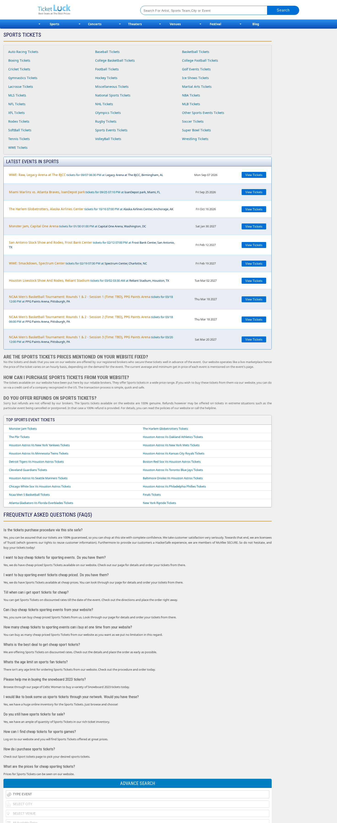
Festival (215, 24)
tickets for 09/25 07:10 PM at (84, 192)
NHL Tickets (104, 104)
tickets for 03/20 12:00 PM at (91, 339)
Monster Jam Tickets (23, 429)
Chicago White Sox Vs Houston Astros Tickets (40, 486)
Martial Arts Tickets (197, 86)
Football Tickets (107, 69)
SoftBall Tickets (19, 130)
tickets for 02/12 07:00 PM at (92, 244)
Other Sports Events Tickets (203, 112)
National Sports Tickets (112, 95)
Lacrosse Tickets (20, 86)
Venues (175, 24)
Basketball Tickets (195, 52)
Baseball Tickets (107, 52)
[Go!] (283, 10)
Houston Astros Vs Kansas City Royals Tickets (173, 453)
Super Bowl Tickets (196, 130)
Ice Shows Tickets (195, 78)
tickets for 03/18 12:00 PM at (91, 299)
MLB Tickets (191, 104)
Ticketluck (83, 10)
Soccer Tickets (193, 121)
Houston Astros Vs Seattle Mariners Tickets (38, 478)
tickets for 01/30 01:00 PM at (77, 226)
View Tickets (253, 175)
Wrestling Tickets (195, 139)
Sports (54, 24)
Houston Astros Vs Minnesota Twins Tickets (38, 453)
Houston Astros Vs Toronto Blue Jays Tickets (173, 470)
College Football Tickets (200, 60)
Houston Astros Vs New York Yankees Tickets (39, 445)
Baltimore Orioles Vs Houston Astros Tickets (173, 478)
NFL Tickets (16, 104)
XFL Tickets (16, 112)
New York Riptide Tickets (159, 503)
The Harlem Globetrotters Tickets (165, 429)
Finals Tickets (152, 495)
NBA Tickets (191, 95)
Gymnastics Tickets (22, 78)
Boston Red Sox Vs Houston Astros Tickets (172, 462)
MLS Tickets (17, 95)
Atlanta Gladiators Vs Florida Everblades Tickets (41, 503)
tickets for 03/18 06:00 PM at (91, 319)
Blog (255, 24)
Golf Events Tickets (196, 69)
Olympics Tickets (108, 112)
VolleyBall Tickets (108, 139)
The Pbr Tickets (19, 437)
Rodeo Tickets (18, 121)
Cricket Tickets (19, 69)
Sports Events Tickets (111, 130)
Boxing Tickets (19, 60)
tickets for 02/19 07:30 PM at (78, 263)
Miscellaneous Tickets (112, 86)
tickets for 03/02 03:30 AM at (89, 280)
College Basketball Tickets (115, 60)
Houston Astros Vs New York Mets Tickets (171, 445)
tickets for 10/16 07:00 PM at (91, 209)
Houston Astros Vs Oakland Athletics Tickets (173, 437)
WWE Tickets (18, 147)
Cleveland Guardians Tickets (28, 470)
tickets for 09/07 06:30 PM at (86, 175)
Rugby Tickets (105, 121)
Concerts (94, 24)
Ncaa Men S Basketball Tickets (29, 495)
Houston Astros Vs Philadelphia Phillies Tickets (174, 486)
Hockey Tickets (106, 78)
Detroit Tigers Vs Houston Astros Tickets (36, 462)
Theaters (135, 24)
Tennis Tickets (19, 139)
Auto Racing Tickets (23, 52)
